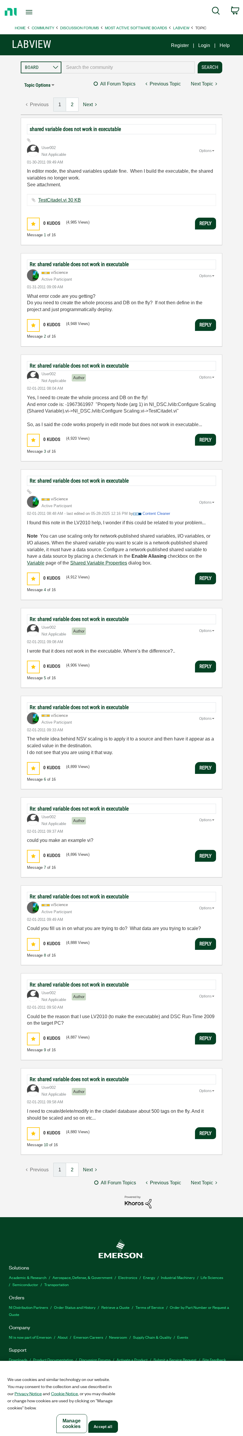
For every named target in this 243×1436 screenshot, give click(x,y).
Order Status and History (74, 1307)
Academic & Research (28, 1277)
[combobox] (128, 67)
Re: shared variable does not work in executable (79, 264)
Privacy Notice (28, 1393)
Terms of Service (149, 1307)
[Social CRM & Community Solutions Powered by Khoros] (138, 1201)
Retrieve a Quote (115, 1307)
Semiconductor (25, 1284)
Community (43, 27)
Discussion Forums (79, 27)
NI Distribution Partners (28, 1307)
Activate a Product (132, 1359)
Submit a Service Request (175, 1359)
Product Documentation (53, 1359)
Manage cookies (72, 1423)
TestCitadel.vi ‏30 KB (59, 200)
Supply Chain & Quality (152, 1337)
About (62, 1337)
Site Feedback (214, 1359)
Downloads (18, 1359)
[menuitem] (216, 11)
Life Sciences (212, 1277)
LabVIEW (181, 27)
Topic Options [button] (37, 85)
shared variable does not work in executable (75, 129)
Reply (205, 223)
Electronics (127, 1277)
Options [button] (205, 151)
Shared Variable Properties (98, 562)
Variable (35, 562)
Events (182, 1337)
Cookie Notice (64, 1393)
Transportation (56, 1284)
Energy (149, 1277)
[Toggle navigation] (36, 12)
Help (225, 45)
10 (46, 1145)
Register (180, 45)
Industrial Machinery (178, 1277)
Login (204, 45)
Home (20, 27)
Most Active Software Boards (136, 27)
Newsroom (118, 1337)
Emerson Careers (88, 1337)
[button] (33, 224)
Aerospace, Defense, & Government (82, 1277)
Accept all (103, 1426)
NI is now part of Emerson (30, 1337)
